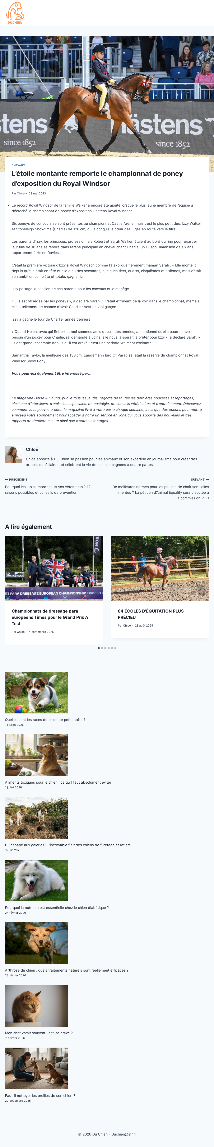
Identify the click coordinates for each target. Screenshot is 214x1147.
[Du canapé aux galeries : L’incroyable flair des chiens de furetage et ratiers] (107, 818)
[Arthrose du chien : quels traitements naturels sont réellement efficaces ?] (107, 943)
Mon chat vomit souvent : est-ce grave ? (39, 1033)
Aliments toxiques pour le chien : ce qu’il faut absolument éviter (58, 782)
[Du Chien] (15, 13)
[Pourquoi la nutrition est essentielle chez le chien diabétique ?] (107, 880)
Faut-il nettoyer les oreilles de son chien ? (40, 1096)
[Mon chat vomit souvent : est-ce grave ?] (107, 1006)
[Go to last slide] (12, 590)
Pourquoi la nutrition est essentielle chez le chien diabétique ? (57, 908)
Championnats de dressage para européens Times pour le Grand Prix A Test (50, 617)
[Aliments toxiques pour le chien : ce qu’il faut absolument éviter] (107, 755)
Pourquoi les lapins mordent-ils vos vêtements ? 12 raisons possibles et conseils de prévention (47, 486)
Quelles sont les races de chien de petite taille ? (45, 720)
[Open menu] (205, 13)
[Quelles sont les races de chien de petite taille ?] (107, 692)
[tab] (99, 648)
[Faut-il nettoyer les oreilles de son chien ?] (107, 1068)
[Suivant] (201, 590)
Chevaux (18, 165)
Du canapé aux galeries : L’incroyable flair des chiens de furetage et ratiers (68, 845)
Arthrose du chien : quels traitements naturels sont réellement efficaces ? (67, 970)
